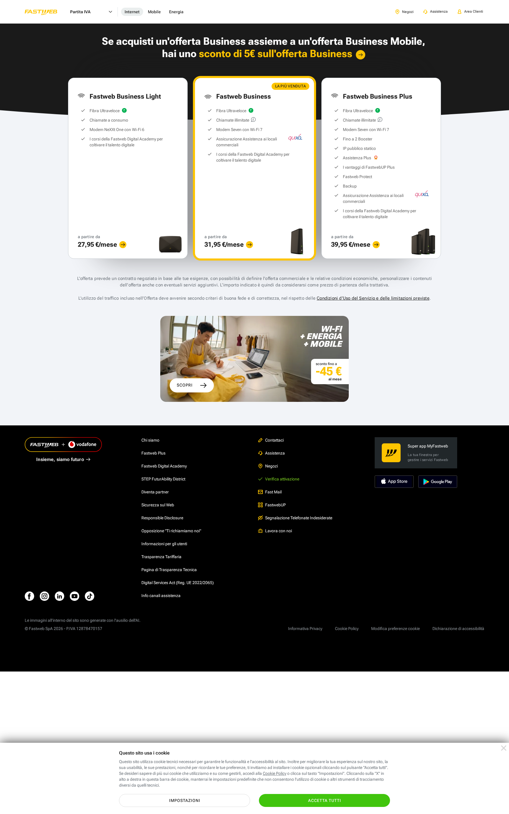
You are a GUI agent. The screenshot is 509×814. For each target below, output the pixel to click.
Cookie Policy (346, 628)
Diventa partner (155, 492)
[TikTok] (89, 596)
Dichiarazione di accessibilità (458, 628)
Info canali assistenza (161, 595)
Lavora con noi (278, 530)
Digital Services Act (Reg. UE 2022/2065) (177, 582)
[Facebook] (29, 596)
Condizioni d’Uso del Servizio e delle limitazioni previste (373, 298)
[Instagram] (44, 596)
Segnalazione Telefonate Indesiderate (298, 517)
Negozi (271, 466)
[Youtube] (74, 596)
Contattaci (274, 440)
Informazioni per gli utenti (164, 543)
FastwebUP (275, 505)
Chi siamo (150, 440)
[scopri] (122, 244)
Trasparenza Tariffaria (161, 556)
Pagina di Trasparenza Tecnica (169, 569)
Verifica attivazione (282, 479)
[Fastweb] (46, 12)
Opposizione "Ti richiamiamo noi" (171, 530)
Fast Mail (273, 492)
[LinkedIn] (59, 596)
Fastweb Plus (153, 453)
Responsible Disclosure (162, 517)
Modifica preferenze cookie (395, 628)
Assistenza (275, 453)
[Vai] (360, 54)
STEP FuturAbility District (163, 479)
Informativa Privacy (305, 628)
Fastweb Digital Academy (164, 466)
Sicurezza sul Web (157, 505)
